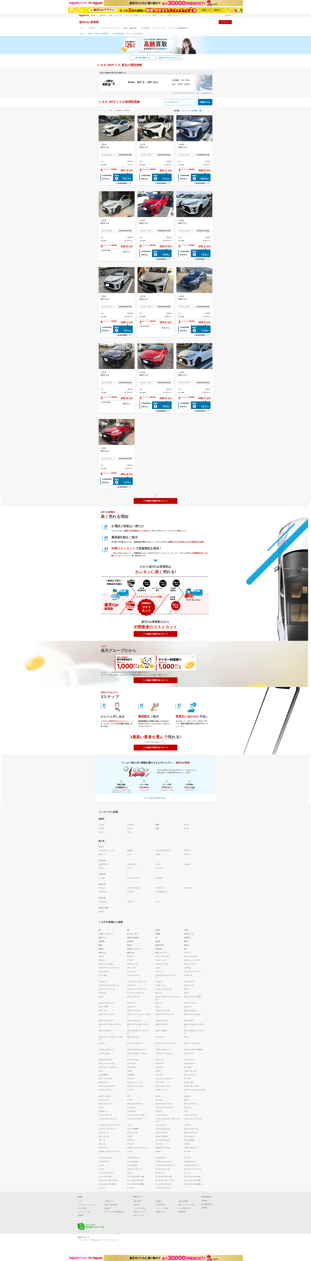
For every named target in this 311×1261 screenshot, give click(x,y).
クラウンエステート (106, 1050)
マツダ (101, 828)
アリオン (102, 960)
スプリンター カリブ (106, 1086)
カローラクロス (161, 1024)
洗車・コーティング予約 (186, 1205)
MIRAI (158, 941)
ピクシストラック (191, 1133)
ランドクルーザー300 (135, 1184)
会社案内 (107, 1208)
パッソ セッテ (161, 1125)
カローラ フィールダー (192, 1014)
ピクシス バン (104, 1133)
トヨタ (101, 825)
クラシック (160, 1060)
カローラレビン (133, 1037)
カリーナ (159, 1003)
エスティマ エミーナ (106, 989)
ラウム (129, 1173)
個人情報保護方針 (207, 1204)
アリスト (130, 960)
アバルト (102, 888)
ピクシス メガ (132, 1133)
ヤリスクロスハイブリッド (166, 1165)
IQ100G (187, 938)
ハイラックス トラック (192, 1119)
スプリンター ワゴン (192, 1086)
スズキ (186, 828)
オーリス (102, 993)
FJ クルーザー (132, 934)
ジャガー (102, 878)
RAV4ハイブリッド (134, 949)
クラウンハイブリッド (164, 1053)
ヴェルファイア (133, 975)
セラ (128, 1096)
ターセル (159, 1100)
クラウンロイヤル (105, 1060)
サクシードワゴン (105, 1078)
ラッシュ (187, 1173)
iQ (156, 938)
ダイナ (186, 1100)
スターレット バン (134, 1082)
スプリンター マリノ (163, 1086)
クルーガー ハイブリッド (108, 1067)
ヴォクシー (103, 982)
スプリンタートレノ (106, 1090)
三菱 (157, 828)
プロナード (103, 1148)
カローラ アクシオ (134, 1010)
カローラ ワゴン (162, 1021)
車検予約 (136, 1205)
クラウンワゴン (133, 1060)
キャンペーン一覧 (159, 28)
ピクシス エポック (163, 1129)
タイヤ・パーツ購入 (162, 1208)
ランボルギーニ (161, 892)
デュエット (188, 1107)
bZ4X (158, 930)
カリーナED (103, 1007)
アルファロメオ (133, 888)
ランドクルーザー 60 (192, 1177)
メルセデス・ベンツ (106, 850)
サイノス (159, 1075)
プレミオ (159, 1144)
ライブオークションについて (110, 28)
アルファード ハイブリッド (109, 968)
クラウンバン (189, 1053)
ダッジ (101, 868)
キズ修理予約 (160, 1205)
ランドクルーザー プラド (165, 1180)
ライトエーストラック (192, 1169)
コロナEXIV (103, 1075)
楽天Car (82, 34)
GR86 (158, 934)
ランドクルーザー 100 (135, 1177)
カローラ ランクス (106, 1021)
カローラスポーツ (105, 1031)
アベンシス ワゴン (163, 956)
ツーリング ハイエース (164, 1107)
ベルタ (129, 1151)
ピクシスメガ (104, 1136)
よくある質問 (144, 28)
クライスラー (132, 864)
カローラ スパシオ (163, 1010)
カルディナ (131, 1007)
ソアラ (129, 1100)
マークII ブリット (133, 1158)
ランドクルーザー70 (163, 1184)
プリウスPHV (189, 1140)
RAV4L (101, 949)
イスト (158, 968)
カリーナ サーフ (190, 1003)
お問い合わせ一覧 (96, 1240)
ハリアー (187, 1125)
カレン (158, 1007)
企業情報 (204, 1201)
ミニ (128, 854)
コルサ (129, 1071)
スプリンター (189, 1082)
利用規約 (81, 1215)
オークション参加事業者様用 (177, 28)
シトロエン (103, 902)
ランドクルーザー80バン (193, 1184)
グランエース (189, 1060)
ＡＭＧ (158, 854)
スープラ (187, 1078)
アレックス (131, 968)
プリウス (130, 1140)
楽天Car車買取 (183, 1201)
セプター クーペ (162, 1090)
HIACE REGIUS (133, 938)
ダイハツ (102, 832)
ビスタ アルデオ (162, 1136)
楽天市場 (228, 15)
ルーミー (102, 1188)
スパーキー (160, 1082)
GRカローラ (188, 934)
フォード (159, 868)
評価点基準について (206, 93)
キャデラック (104, 864)
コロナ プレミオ (190, 1071)
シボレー (187, 864)
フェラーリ (188, 888)
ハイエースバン (161, 1115)
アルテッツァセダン (106, 964)
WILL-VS (130, 953)
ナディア (159, 1111)
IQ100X (101, 941)
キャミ (186, 1037)
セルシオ (187, 1096)
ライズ (101, 1169)
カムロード (131, 1003)
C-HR (186, 930)
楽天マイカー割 (138, 1215)
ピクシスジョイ (161, 1133)
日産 (157, 825)
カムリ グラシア (133, 997)
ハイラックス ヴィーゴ (107, 1119)
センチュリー (104, 1100)
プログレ (187, 1144)
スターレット (104, 1082)
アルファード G (162, 964)
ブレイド (102, 1144)
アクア (101, 956)
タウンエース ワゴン (135, 1104)
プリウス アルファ (163, 1140)
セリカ (158, 1096)
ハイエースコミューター (136, 1115)
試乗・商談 (137, 1201)
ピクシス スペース (191, 1129)
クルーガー (160, 1063)
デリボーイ (103, 1111)
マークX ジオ (104, 1161)
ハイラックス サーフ (135, 1119)
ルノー (158, 902)
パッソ (129, 1125)
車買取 (90, 34)
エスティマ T (189, 985)
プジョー (130, 902)
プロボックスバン (191, 1148)
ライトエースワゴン (106, 1173)
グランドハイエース (106, 1063)
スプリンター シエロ (135, 1086)
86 (100, 930)
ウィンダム (103, 975)
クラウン (102, 1043)
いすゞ (129, 832)
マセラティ (103, 892)
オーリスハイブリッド (135, 993)
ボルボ (101, 912)
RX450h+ (159, 949)
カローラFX (188, 1021)
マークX (187, 1158)
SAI (185, 949)
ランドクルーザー (105, 1177)
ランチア (130, 892)
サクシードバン (190, 1075)
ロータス (159, 878)
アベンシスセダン (191, 956)
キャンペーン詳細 (128, 672)
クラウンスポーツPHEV (193, 1050)
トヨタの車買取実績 (117, 34)
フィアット (160, 888)
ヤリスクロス (132, 1165)
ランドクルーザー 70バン (108, 1180)
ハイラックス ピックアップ (109, 1125)
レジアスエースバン (163, 1188)
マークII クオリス (105, 1158)
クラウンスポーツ (162, 1050)
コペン (101, 1071)
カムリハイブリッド (106, 1003)
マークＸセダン (133, 1161)
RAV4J (186, 945)
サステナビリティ (112, 1240)
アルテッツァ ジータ (192, 960)
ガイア (186, 993)
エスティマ (131, 985)
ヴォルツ (159, 982)
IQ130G (130, 941)
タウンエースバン (191, 1104)
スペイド (130, 1090)
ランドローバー (133, 878)
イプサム (187, 968)
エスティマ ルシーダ (163, 989)
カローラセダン (161, 1031)
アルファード (132, 964)
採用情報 (204, 1208)
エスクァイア (189, 982)
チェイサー (131, 1107)
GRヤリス (102, 938)
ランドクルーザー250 (107, 1184)
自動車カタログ (161, 1212)
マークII (187, 1151)
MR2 (100, 945)
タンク (101, 1107)
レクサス (130, 825)
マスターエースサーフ (164, 1161)
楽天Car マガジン (139, 1212)
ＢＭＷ (129, 850)
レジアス (130, 1188)
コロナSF (130, 1075)
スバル (129, 828)
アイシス (187, 953)
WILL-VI (102, 953)
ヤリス (101, 1165)
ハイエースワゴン (191, 1115)
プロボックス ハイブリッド (137, 1148)
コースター (188, 1067)
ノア (185, 1111)
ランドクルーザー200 (192, 1180)
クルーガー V (189, 1063)
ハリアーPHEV (132, 1129)
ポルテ (158, 1151)
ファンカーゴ (189, 1136)
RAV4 (129, 945)
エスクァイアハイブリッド (109, 985)
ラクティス (160, 1173)
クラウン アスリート (135, 1043)
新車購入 (159, 1201)
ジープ (158, 864)
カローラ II (103, 1010)
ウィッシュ (131, 971)
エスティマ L (160, 985)
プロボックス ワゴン (163, 1148)
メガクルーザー (190, 1161)
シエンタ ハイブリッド (164, 1078)
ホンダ (186, 825)
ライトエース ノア (163, 1169)
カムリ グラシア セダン (193, 997)
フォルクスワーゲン (163, 850)
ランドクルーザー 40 (164, 1177)
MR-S (186, 941)
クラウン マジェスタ (192, 1043)
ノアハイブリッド (105, 1115)
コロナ (158, 1071)
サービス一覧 (82, 1240)
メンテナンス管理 (139, 1208)
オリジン (159, 993)
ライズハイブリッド (134, 1169)
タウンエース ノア (106, 1104)
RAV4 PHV (160, 945)
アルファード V (190, 964)
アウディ (187, 850)
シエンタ (130, 1078)
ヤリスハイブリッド (191, 1165)
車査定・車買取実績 (130, 28)
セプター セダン (105, 1096)
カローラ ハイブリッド (164, 1014)
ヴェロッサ (188, 975)
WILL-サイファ (161, 953)
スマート (187, 854)
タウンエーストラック (164, 1104)
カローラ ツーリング (106, 1014)
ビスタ (129, 1136)
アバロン (130, 956)
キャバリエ (160, 1037)
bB (128, 930)
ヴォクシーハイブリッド (136, 982)
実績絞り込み (205, 102)
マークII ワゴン (161, 1158)
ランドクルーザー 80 (135, 1180)
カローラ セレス (190, 1010)
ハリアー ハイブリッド (107, 1129)
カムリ (101, 997)
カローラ (187, 1007)
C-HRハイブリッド (106, 934)
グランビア (131, 1063)
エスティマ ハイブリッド (136, 989)
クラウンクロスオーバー (136, 1050)
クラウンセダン (105, 1053)
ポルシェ (102, 854)
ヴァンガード (104, 971)
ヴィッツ (159, 971)
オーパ (186, 989)
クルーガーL (132, 1067)
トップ (82, 28)
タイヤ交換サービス (184, 1208)
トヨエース (131, 1111)
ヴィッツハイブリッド (192, 971)
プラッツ (102, 1140)
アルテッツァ (161, 960)
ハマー (129, 868)
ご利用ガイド (92, 28)
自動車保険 (182, 1212)
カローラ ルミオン (134, 1021)
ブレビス (130, 1144)
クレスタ (159, 1067)
